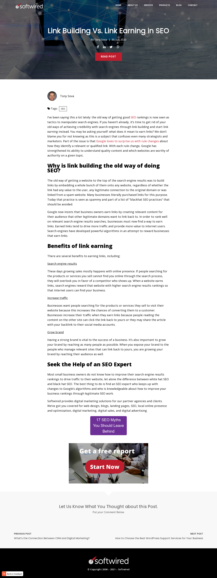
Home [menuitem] (118, 5)
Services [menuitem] (148, 5)
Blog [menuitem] (179, 5)
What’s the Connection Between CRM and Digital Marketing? (52, 538)
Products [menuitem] (164, 5)
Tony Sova (100, 39)
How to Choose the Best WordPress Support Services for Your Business (159, 538)
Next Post (196, 533)
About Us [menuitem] (133, 5)
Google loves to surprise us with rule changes (127, 141)
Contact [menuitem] (192, 5)
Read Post (108, 56)
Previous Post (22, 533)
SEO (63, 108)
